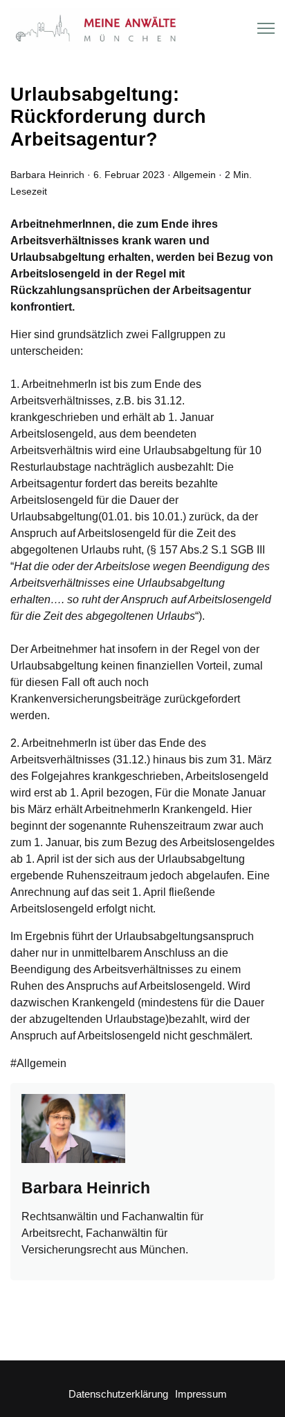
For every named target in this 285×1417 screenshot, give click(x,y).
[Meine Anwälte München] (95, 28)
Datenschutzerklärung (118, 1394)
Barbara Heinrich (47, 174)
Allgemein (194, 174)
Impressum (201, 1394)
